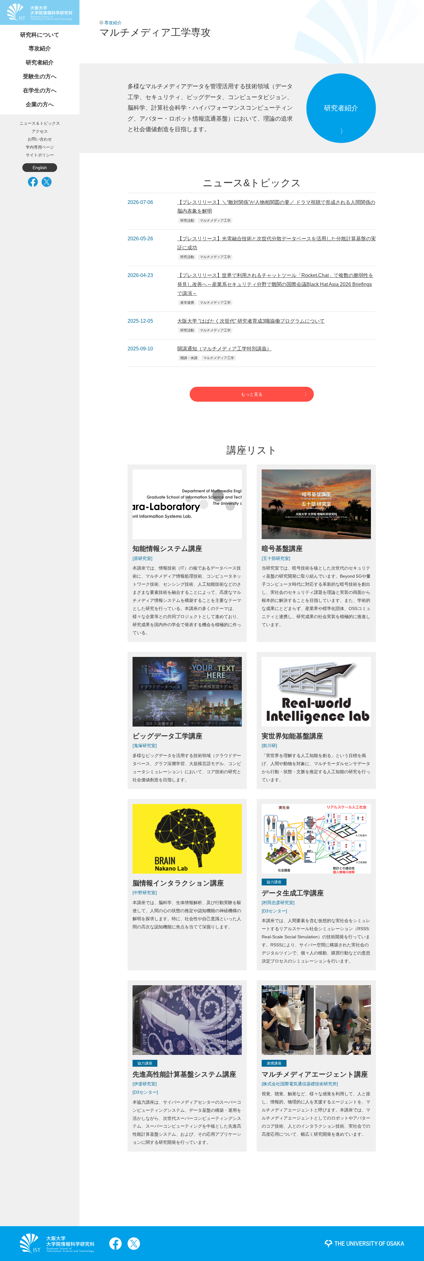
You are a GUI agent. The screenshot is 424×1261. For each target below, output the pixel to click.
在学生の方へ (39, 90)
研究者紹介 (40, 62)
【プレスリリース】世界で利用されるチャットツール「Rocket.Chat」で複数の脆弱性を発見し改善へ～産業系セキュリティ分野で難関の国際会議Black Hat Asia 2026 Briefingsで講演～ (275, 284)
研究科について (39, 35)
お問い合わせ (40, 139)
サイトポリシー (40, 155)
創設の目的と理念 (26, 24)
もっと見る (252, 394)
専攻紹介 (40, 48)
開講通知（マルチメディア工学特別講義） (224, 348)
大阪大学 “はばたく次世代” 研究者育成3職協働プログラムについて (251, 321)
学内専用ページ (40, 147)
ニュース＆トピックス (40, 123)
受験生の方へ (39, 76)
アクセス (40, 131)
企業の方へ (40, 104)
